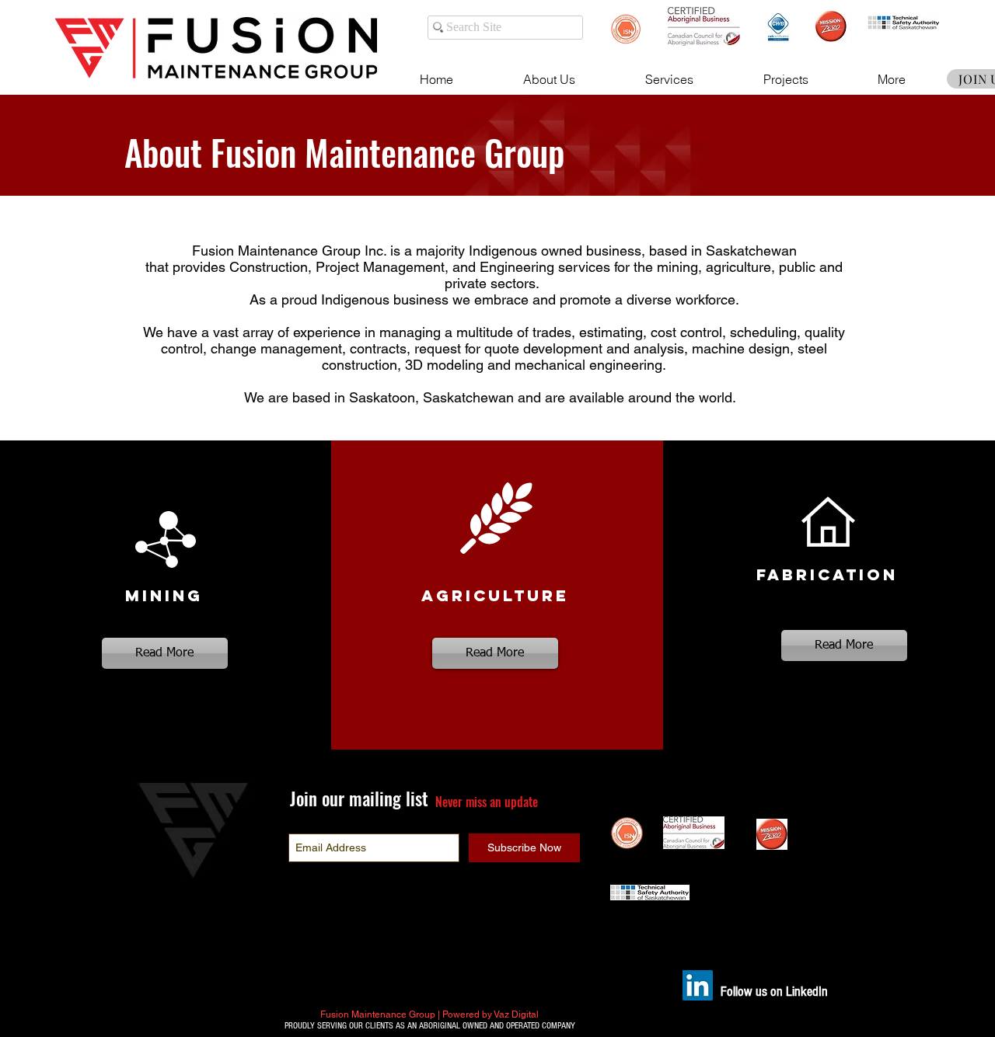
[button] (549, 79)
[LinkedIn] (698, 985)
